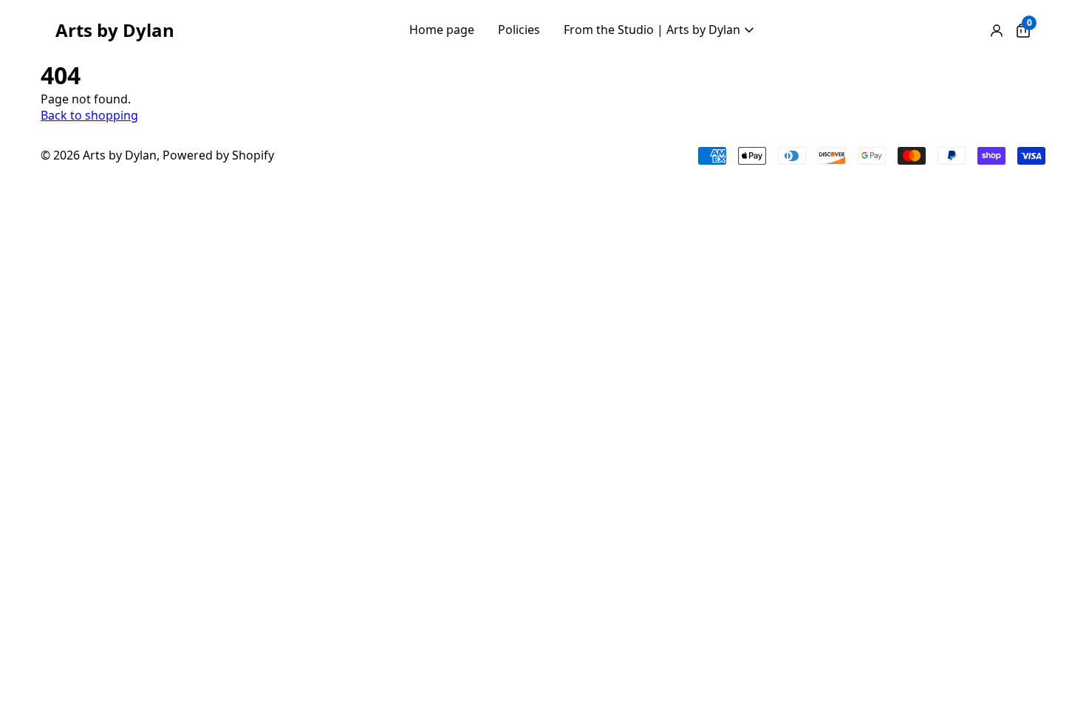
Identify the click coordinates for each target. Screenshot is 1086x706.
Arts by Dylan (114, 30)
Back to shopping (89, 115)
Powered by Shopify (218, 155)
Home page (441, 29)
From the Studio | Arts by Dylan (652, 29)
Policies (519, 29)
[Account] (996, 29)
